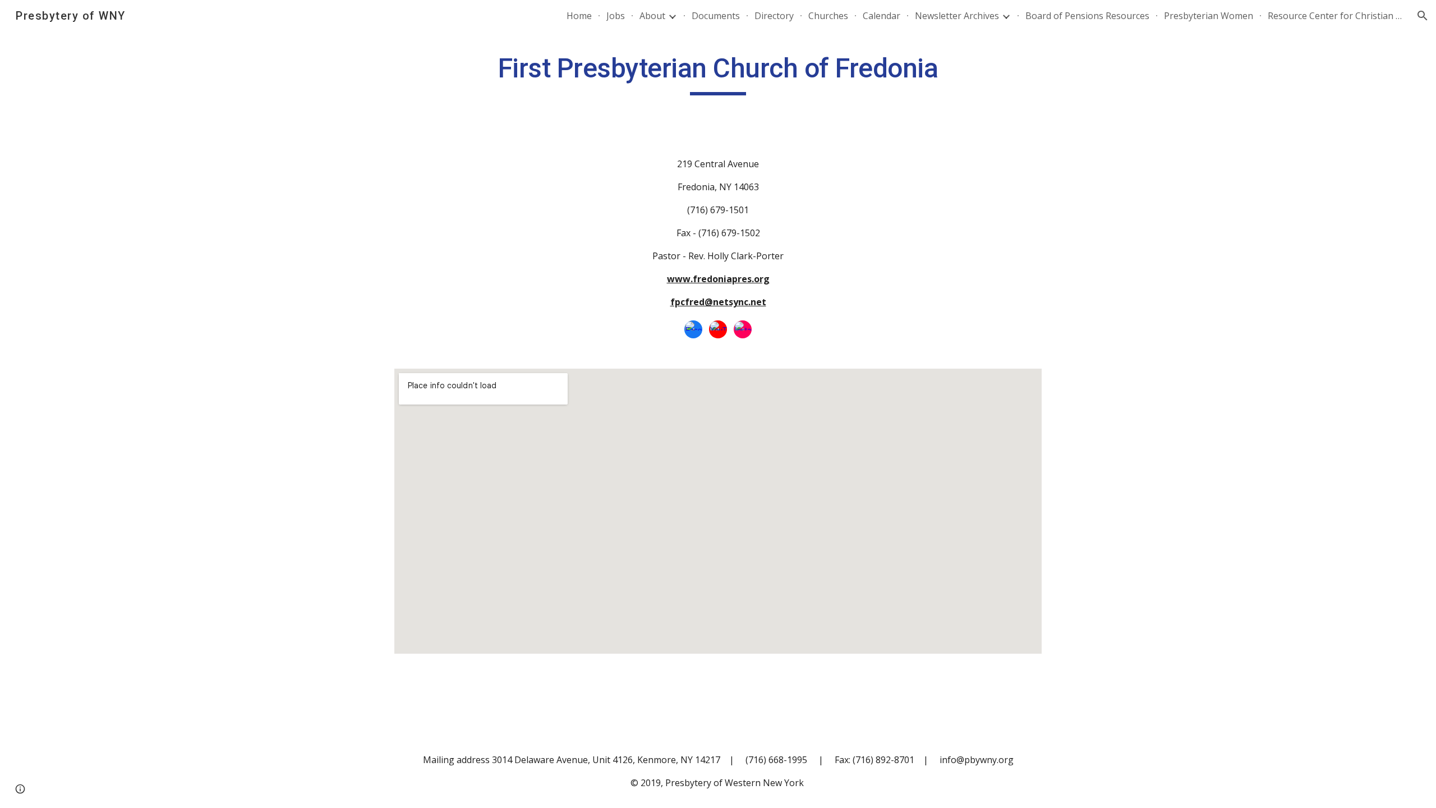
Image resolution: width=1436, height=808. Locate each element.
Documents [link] (716, 16)
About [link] (652, 16)
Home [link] (579, 16)
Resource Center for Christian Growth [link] (1335, 16)
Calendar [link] (881, 16)
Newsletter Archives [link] (957, 16)
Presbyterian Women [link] (1208, 16)
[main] (718, 73)
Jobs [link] (615, 16)
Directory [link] (774, 16)
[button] (1422, 15)
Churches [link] (828, 16)
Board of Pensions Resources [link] (1087, 16)
